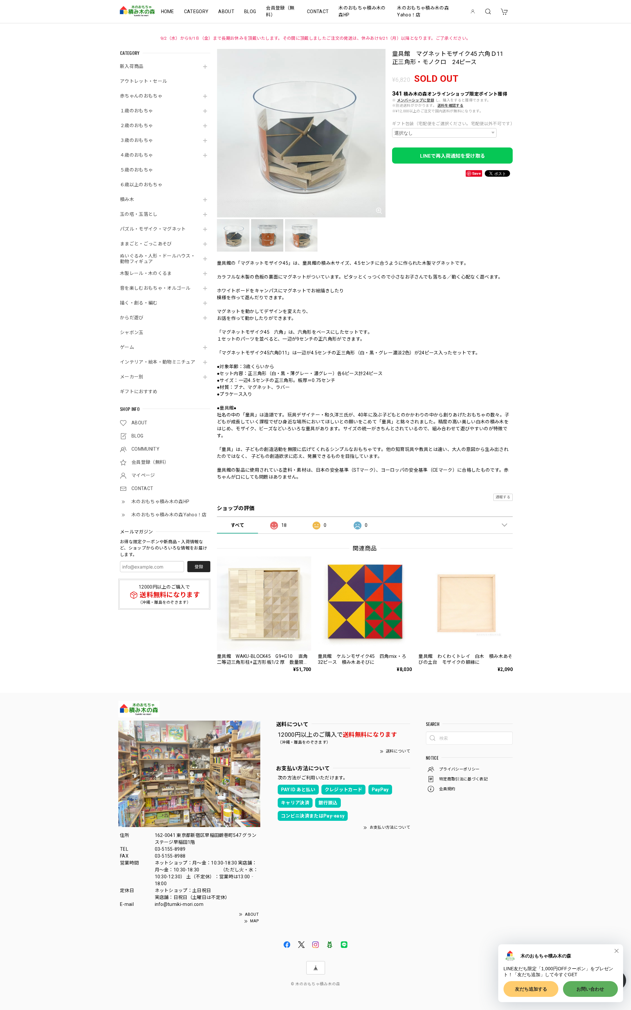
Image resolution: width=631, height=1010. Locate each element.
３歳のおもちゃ (136, 140)
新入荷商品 (132, 66)
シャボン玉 (132, 332)
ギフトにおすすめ (139, 391)
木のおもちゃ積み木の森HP (362, 11)
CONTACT (318, 11)
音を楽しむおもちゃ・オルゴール (155, 288)
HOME (167, 11)
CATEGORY (196, 11)
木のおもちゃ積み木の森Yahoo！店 (423, 11)
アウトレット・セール (143, 81)
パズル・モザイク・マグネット (153, 229)
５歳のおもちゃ (136, 169)
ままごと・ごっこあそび (146, 243)
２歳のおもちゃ (136, 125)
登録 (199, 566)
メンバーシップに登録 (415, 100)
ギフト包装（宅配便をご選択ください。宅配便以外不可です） (452, 123)
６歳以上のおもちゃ (141, 184)
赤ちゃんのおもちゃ (141, 96)
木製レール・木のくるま (146, 273)
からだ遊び (132, 317)
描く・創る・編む (139, 302)
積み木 (127, 199)
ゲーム (127, 347)
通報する (503, 497)
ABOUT (226, 11)
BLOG (250, 11)
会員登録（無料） (280, 11)
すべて (237, 525)
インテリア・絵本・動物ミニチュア (157, 362)
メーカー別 (132, 376)
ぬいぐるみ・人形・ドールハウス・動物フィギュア (157, 258)
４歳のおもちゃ (136, 155)
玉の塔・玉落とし (139, 214)
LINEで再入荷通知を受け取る (452, 156)
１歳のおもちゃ (136, 110)
